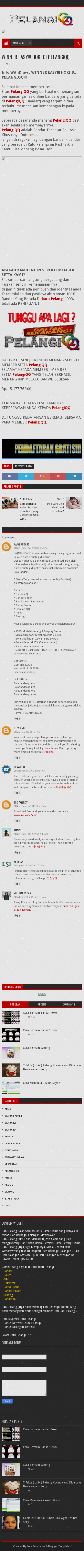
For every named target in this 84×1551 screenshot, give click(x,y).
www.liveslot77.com (25, 815)
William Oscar (22, 893)
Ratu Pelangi (53, 299)
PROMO (9, 1185)
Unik (8, 1205)
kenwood (19, 767)
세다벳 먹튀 (39, 846)
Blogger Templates (59, 1546)
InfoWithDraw (23, 466)
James (17, 830)
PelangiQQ (20, 91)
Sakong (9, 1192)
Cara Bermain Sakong (36, 1047)
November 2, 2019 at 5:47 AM (31, 806)
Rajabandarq (22, 544)
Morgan (18, 861)
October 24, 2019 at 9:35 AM (30, 770)
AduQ (8, 1109)
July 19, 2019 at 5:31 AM (28, 732)
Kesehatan (11, 1164)
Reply (17, 718)
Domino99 (11, 1150)
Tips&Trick (12, 1198)
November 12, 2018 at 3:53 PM (32, 548)
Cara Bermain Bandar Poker (40, 1012)
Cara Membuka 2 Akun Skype (41, 1082)
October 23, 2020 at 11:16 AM (31, 897)
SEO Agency (21, 802)
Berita (9, 1136)
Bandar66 (10, 1123)
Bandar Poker (13, 1116)
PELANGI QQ (12, 1171)
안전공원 (52, 878)
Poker (8, 1178)
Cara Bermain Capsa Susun (40, 1030)
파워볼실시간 (64, 787)
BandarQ (10, 1130)
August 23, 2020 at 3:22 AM (30, 865)
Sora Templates (36, 1546)
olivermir (19, 728)
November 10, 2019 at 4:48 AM (32, 834)
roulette (49, 751)
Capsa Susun (12, 1143)
